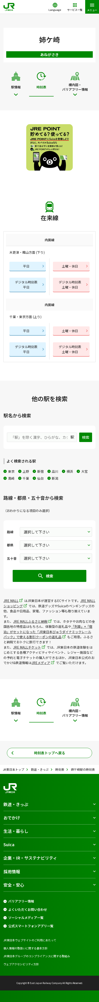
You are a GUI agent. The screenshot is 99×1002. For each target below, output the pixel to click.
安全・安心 (13, 885)
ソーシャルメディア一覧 (26, 917)
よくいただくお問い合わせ (27, 909)
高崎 (11, 478)
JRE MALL (10, 600)
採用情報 (11, 871)
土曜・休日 (70, 266)
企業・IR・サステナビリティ (30, 858)
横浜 (70, 471)
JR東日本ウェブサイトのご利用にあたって (29, 940)
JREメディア (41, 662)
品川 (55, 471)
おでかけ (11, 818)
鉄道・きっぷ (15, 804)
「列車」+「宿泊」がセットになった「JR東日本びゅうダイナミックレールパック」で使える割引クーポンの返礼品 (47, 631)
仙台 (40, 478)
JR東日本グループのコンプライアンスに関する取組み (36, 956)
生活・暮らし (15, 831)
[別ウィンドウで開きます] (49, 147)
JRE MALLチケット (27, 647)
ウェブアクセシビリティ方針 (21, 964)
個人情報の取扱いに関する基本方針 (25, 948)
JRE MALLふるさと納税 (30, 621)
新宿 (40, 471)
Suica (9, 844)
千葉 (26, 478)
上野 (26, 471)
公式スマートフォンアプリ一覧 (30, 926)
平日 (26, 266)
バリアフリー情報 (21, 901)
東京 (11, 471)
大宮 (84, 471)
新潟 (55, 478)
